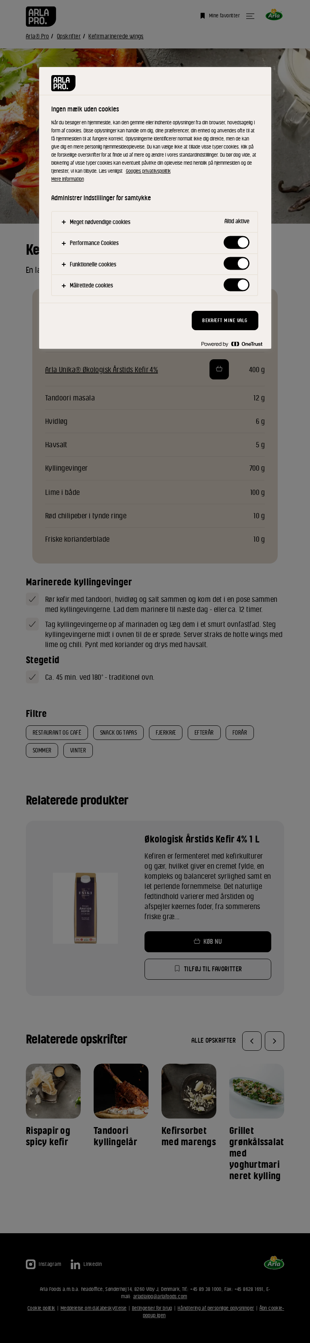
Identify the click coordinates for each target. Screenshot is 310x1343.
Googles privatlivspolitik (148, 171)
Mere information (67, 179)
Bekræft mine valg (224, 320)
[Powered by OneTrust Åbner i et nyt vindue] (231, 344)
